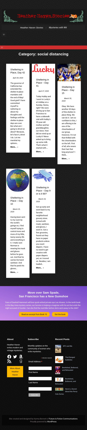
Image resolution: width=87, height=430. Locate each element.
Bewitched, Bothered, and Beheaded (70, 369)
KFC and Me (67, 346)
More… (13, 147)
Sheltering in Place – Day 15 (68, 90)
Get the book (60, 314)
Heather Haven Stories (31, 27)
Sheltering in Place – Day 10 (16, 200)
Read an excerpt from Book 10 (34, 314)
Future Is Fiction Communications (63, 419)
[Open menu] (4, 34)
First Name (33, 372)
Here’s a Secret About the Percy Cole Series (66, 391)
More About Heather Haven (15, 371)
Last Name (33, 382)
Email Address (35, 362)
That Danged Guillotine (70, 358)
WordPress (51, 421)
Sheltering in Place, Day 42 (17, 71)
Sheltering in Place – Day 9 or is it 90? (43, 190)
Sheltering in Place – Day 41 (42, 82)
